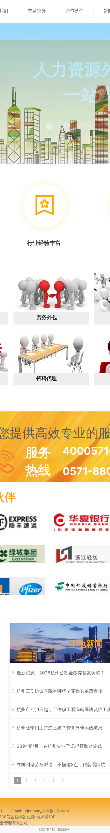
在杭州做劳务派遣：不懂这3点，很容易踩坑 (61, 764)
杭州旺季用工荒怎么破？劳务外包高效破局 (59, 728)
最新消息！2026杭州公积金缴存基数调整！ (61, 673)
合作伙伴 (75, 10)
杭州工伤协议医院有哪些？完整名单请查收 (59, 691)
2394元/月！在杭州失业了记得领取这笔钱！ (61, 746)
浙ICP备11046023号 (54, 829)
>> (62, 780)
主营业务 (37, 10)
